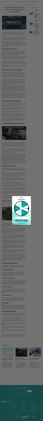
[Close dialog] (30, 196)
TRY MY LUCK (21, 220)
